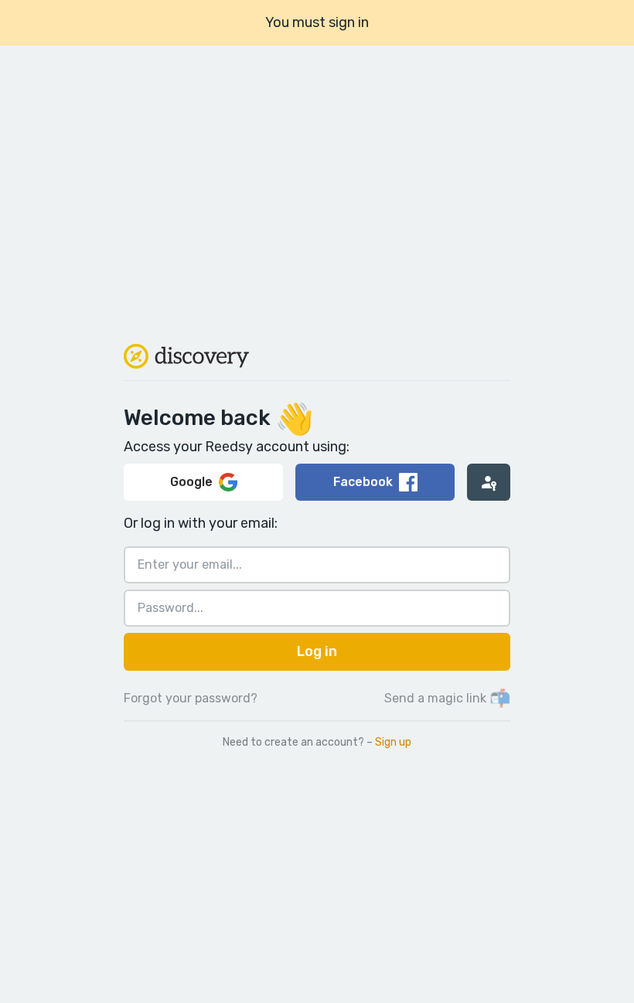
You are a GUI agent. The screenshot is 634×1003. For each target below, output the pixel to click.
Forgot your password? (190, 698)
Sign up (393, 742)
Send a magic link (447, 698)
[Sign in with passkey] (488, 482)
